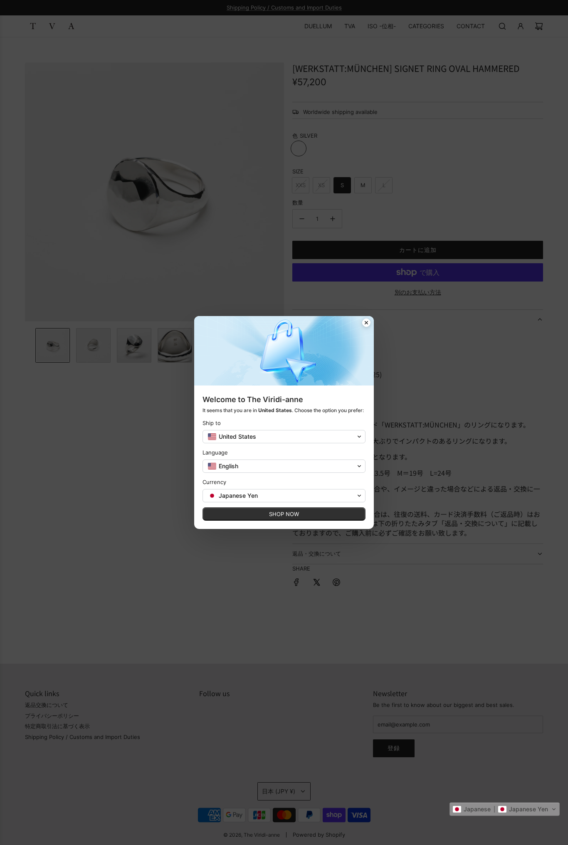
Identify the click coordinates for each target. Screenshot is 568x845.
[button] (504, 809)
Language (215, 452)
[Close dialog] (366, 323)
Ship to (212, 423)
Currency (214, 482)
